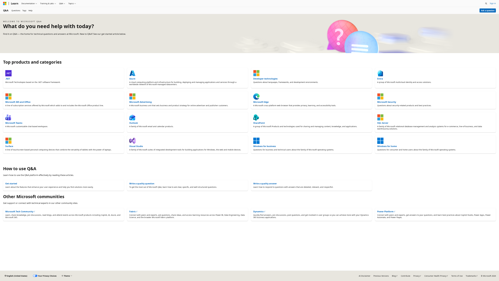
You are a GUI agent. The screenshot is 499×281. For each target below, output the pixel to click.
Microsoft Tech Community (19, 211)
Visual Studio (136, 146)
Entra (380, 78)
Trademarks (471, 276)
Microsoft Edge (261, 102)
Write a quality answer (265, 183)
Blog (394, 276)
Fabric (132, 211)
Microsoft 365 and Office (17, 102)
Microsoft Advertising (140, 102)
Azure (132, 78)
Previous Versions (381, 276)
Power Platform (385, 211)
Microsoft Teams (13, 123)
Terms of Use (457, 276)
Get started (11, 183)
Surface (9, 146)
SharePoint (259, 123)
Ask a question (487, 10)
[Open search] (486, 3)
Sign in (493, 3)
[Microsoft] (4, 3)
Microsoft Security (386, 102)
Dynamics (258, 211)
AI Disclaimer (364, 276)
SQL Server (382, 123)
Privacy (416, 276)
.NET (7, 78)
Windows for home (387, 146)
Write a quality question (141, 183)
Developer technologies (265, 78)
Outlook (133, 123)
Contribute (405, 276)
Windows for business (264, 146)
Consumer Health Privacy (435, 276)
